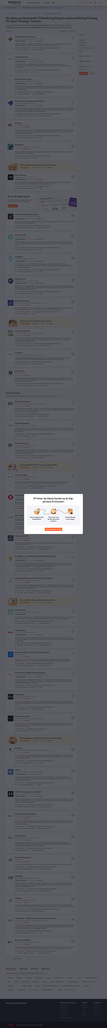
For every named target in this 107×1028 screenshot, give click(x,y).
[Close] (81, 496)
